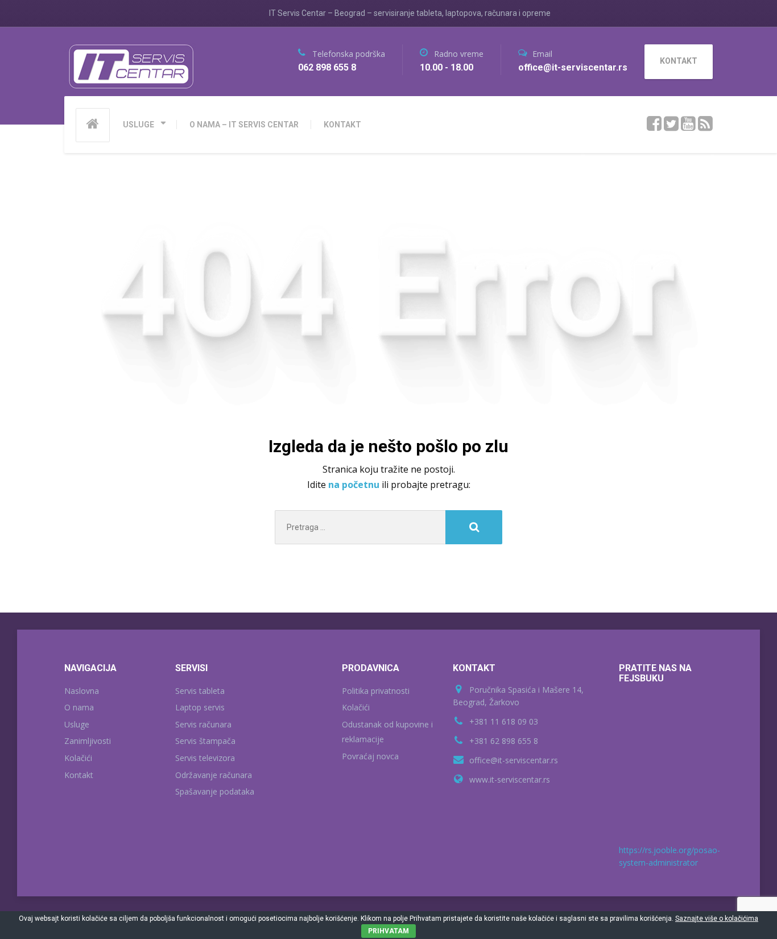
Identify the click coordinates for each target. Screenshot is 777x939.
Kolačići (78, 757)
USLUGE (138, 124)
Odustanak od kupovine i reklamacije (387, 732)
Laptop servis (200, 707)
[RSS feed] (705, 124)
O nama (79, 707)
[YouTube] (688, 124)
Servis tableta (200, 690)
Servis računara (203, 724)
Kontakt (78, 775)
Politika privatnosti (376, 690)
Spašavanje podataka (214, 791)
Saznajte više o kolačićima (716, 919)
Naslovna (81, 690)
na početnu (355, 484)
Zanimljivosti (87, 740)
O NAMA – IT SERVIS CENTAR (244, 124)
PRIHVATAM (388, 931)
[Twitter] (671, 124)
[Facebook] (654, 124)
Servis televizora (205, 757)
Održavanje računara (213, 775)
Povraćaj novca (370, 756)
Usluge (76, 724)
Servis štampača (205, 740)
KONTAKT (342, 124)
